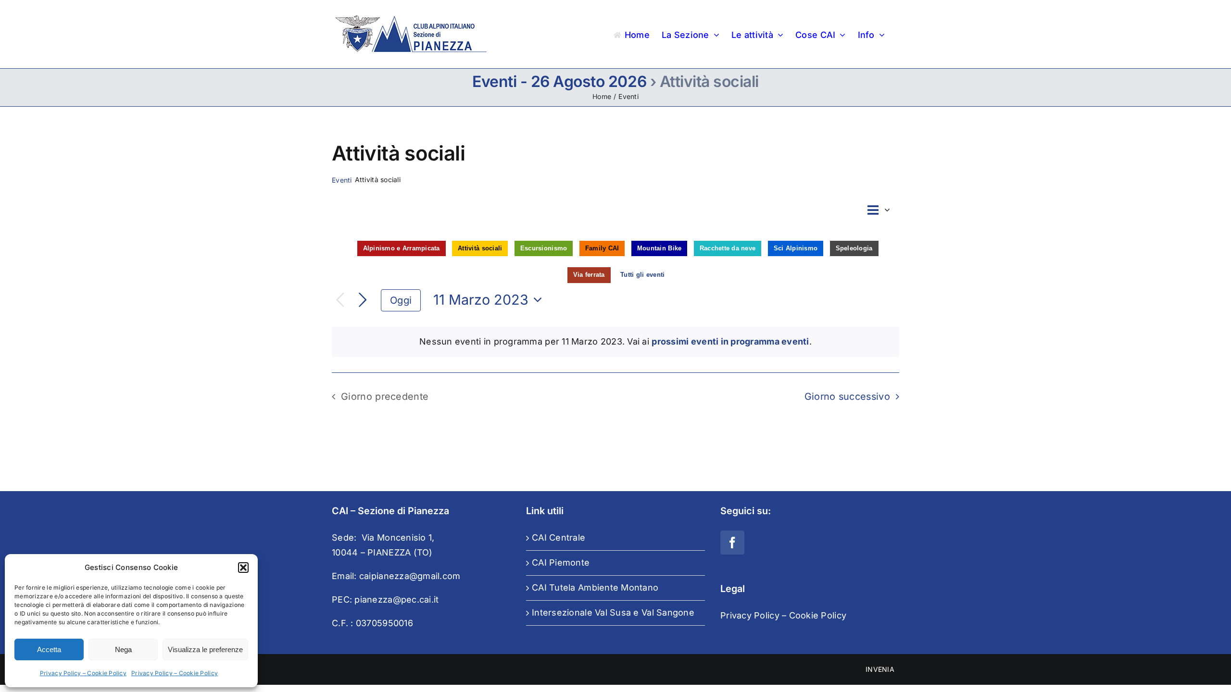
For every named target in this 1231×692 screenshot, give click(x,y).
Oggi (401, 300)
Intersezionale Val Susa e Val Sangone (613, 612)
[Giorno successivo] (362, 300)
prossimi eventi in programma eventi (730, 341)
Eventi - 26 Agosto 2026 (559, 81)
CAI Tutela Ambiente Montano (595, 587)
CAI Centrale (558, 537)
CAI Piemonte (561, 562)
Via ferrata (589, 274)
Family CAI (602, 248)
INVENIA (880, 669)
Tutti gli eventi (642, 274)
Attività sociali (480, 248)
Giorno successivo (847, 396)
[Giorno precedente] (340, 300)
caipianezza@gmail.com (410, 576)
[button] (243, 567)
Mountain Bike (659, 248)
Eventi (342, 180)
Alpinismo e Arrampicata (401, 248)
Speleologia (854, 248)
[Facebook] (732, 543)
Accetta (49, 649)
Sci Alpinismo (796, 248)
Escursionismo (543, 248)
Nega (123, 649)
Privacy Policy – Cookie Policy (83, 673)
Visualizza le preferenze (205, 649)
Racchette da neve (728, 248)
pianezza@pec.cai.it (396, 599)
